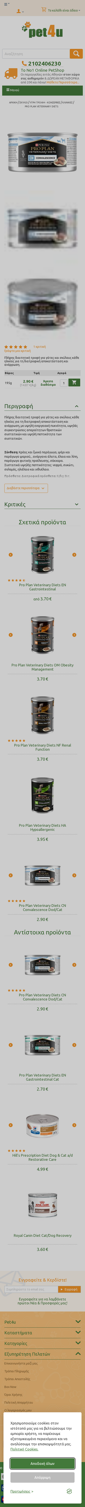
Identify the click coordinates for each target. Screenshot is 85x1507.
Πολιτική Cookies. (24, 1449)
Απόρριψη (42, 1477)
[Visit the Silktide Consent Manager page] (69, 1491)
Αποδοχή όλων (42, 1464)
